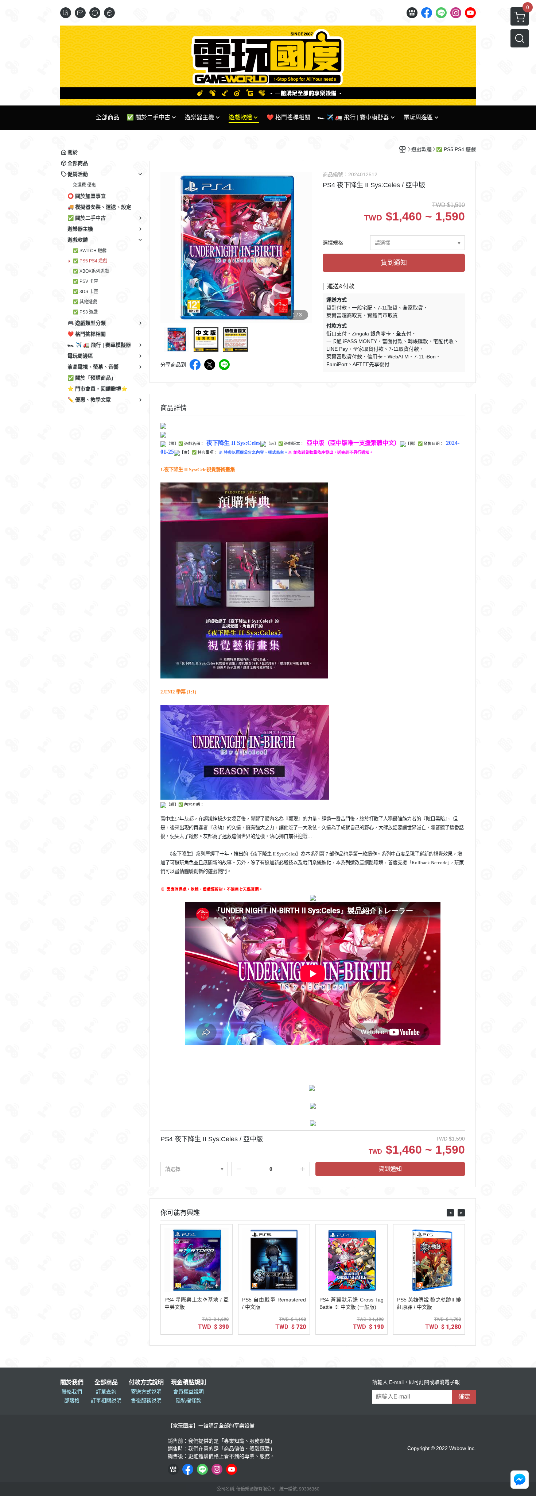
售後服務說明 (146, 1400)
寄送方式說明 (146, 1391)
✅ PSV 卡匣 (85, 281)
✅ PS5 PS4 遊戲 (90, 261)
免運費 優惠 (84, 185)
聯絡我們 (72, 1391)
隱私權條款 (188, 1400)
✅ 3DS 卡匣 (85, 291)
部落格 (71, 1400)
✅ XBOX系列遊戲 (91, 271)
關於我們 (71, 1382)
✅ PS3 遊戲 (85, 312)
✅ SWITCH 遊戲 (89, 250)
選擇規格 (333, 243)
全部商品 (106, 1382)
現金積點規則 (188, 1382)
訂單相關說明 (106, 1400)
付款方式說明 (146, 1382)
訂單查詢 (106, 1391)
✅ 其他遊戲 (85, 301)
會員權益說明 (188, 1391)
